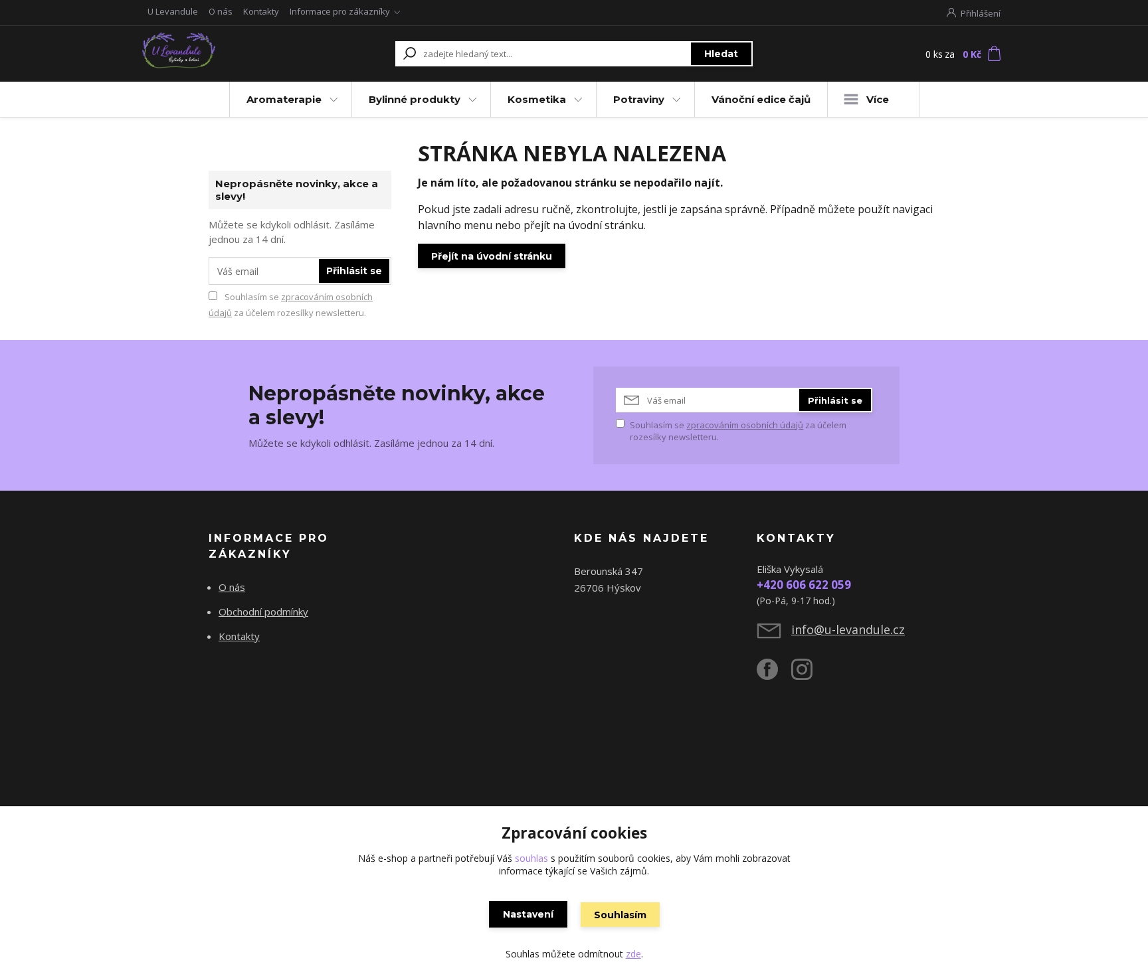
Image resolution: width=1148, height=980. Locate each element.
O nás (221, 11)
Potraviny (638, 99)
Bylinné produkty (414, 99)
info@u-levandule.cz (848, 629)
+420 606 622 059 (804, 584)
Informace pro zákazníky (340, 11)
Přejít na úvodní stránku (491, 256)
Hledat (721, 54)
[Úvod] (223, 54)
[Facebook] (774, 674)
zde (633, 953)
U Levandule (172, 11)
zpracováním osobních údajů (744, 425)
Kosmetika (537, 99)
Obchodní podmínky (263, 611)
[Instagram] (808, 674)
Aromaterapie (284, 99)
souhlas (531, 858)
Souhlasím (620, 915)
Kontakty (261, 11)
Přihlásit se (354, 271)
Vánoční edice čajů (761, 99)
